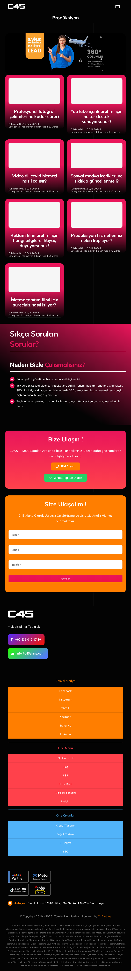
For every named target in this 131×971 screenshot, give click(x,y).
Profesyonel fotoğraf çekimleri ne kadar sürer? (34, 114)
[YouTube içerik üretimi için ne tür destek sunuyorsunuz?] (96, 91)
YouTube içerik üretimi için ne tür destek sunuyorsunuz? (96, 116)
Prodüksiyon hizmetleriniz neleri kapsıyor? (96, 238)
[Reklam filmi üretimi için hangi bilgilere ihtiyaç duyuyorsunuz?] (34, 215)
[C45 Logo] (16, 5)
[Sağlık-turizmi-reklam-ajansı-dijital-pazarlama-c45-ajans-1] (65, 34)
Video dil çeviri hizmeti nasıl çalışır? (34, 178)
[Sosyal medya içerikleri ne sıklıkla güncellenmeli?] (96, 155)
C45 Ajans (104, 916)
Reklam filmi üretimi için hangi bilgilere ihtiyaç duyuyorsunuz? (34, 240)
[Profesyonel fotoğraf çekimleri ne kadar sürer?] (34, 91)
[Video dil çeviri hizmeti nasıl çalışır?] (34, 155)
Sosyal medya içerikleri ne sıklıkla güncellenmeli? (96, 178)
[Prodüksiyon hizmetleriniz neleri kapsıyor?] (96, 215)
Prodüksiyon (27, 126)
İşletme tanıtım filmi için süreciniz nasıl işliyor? (34, 302)
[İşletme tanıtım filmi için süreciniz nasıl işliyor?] (34, 279)
